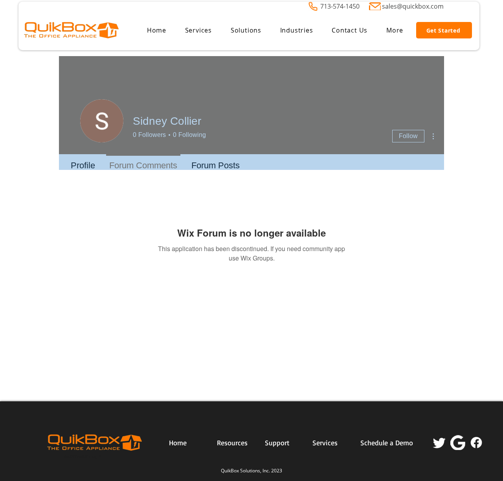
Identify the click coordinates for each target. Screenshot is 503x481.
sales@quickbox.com (413, 6)
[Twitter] (439, 442)
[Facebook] (476, 442)
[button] (198, 30)
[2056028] (457, 442)
